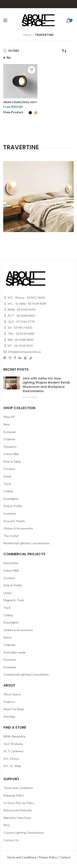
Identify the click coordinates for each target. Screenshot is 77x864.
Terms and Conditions (18, 788)
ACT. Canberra (13, 751)
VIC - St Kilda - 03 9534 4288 (26, 303)
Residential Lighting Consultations (26, 543)
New (6, 424)
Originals (9, 439)
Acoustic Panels (14, 521)
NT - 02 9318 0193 (20, 345)
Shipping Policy (13, 795)
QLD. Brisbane (13, 744)
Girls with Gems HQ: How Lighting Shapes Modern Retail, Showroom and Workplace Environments (46, 384)
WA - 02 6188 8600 (20, 339)
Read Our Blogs (13, 709)
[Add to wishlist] (31, 70)
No (9, 57)
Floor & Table (12, 461)
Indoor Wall (11, 454)
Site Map (9, 716)
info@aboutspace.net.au (24, 351)
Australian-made (14, 652)
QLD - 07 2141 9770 (21, 321)
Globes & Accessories (18, 528)
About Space (12, 694)
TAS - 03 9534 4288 (20, 333)
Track (7, 484)
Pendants (9, 446)
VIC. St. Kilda (12, 766)
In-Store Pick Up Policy (18, 803)
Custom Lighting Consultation (23, 832)
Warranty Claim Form (17, 818)
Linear (7, 476)
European (9, 432)
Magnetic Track (13, 600)
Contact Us (11, 840)
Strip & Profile (12, 506)
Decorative (10, 563)
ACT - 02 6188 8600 (21, 315)
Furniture (9, 513)
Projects (9, 701)
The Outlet (11, 536)
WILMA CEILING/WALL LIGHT (20, 102)
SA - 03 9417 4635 (19, 327)
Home (27, 35)
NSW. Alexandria (14, 736)
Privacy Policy (48, 857)
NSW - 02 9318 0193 (21, 309)
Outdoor (9, 469)
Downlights (11, 498)
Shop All (8, 417)
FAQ (6, 825)
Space (7, 637)
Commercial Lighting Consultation (26, 674)
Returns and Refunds (17, 810)
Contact (64, 857)
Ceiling (8, 491)
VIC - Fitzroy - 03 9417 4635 (26, 297)
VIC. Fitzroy (11, 758)
